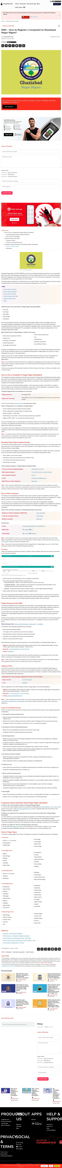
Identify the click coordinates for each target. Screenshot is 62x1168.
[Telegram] (16, 45)
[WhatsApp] (2, 45)
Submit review (7, 193)
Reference (9, 248)
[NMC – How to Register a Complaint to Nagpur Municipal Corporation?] (26, 1090)
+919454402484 (27, 680)
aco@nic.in (24, 683)
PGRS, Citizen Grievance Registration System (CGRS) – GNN (19, 940)
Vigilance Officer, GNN (9, 298)
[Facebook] (9, 45)
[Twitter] (6, 45)
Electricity (35, 991)
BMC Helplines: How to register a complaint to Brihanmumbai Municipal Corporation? (22, 975)
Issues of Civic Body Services (14, 242)
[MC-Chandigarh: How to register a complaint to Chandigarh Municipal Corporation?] (47, 1090)
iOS (31, 529)
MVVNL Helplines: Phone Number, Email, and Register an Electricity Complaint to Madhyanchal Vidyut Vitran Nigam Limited (54, 1003)
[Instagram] (17, 1149)
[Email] (20, 45)
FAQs (5, 301)
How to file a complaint (9, 289)
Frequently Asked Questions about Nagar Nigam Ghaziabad (21, 244)
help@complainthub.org (8, 966)
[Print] (23, 45)
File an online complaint (9, 294)
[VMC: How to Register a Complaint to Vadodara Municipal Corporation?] (5, 1090)
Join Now (27, 17)
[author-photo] (17, 980)
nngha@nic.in (41, 526)
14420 (33, 475)
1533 (41, 469)
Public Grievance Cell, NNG (12, 238)
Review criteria (4, 170)
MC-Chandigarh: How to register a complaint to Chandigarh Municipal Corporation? (56, 1093)
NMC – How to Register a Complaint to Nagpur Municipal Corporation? (35, 1092)
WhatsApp (20, 1142)
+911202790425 (14, 693)
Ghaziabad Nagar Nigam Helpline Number (17, 234)
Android (26, 529)
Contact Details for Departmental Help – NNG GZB (17, 938)
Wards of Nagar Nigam (12, 246)
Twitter (26, 533)
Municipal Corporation (12, 21)
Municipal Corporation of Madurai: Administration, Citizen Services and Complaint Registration (54, 975)
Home (3, 21)
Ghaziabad (8, 952)
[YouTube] (17, 1147)
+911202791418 (36, 472)
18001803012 (35, 469)
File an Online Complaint (13, 236)
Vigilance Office (10, 240)
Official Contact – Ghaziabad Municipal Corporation (16, 936)
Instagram (20, 1148)
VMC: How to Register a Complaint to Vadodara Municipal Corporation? (14, 1092)
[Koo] (13, 45)
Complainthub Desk (8, 36)
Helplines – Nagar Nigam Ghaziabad (12, 933)
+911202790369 (47, 472)
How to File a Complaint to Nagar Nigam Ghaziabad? (19, 232)
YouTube (20, 1146)
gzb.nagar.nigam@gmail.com (38, 478)
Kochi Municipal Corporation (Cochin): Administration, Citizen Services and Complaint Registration (22, 1002)
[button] (57, 4)
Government (4, 980)
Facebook (33, 533)
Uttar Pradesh (30, 952)
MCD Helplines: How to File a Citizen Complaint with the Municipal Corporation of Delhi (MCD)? (22, 987)
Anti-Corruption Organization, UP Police (13, 943)
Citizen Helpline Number (10, 291)
